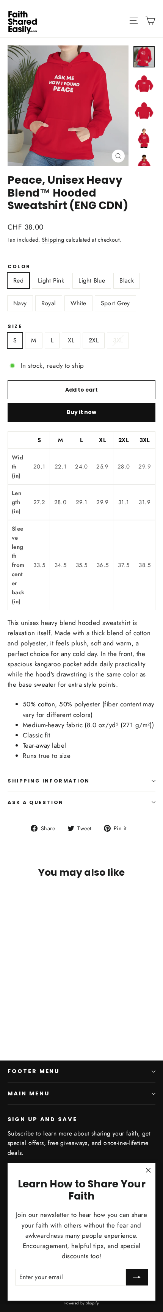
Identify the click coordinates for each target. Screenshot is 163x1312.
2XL (94, 340)
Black (126, 280)
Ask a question (36, 802)
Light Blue (91, 280)
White (78, 303)
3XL (118, 340)
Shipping (53, 240)
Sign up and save (42, 1119)
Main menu (28, 1093)
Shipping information (49, 781)
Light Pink (51, 280)
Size (15, 326)
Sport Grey (115, 303)
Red (18, 280)
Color (19, 266)
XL (71, 340)
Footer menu (34, 1071)
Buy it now (81, 412)
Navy (20, 303)
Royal (48, 303)
